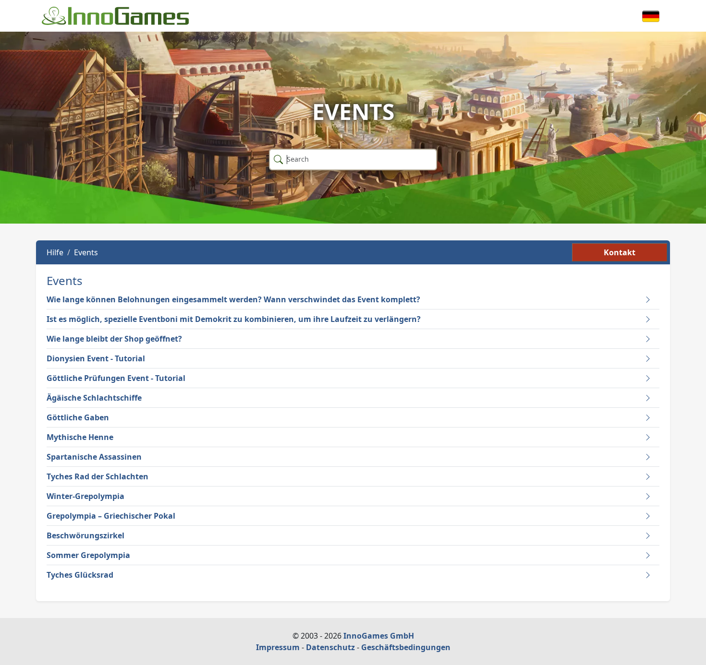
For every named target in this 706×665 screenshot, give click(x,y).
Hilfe (55, 252)
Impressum (278, 647)
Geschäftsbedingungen (405, 647)
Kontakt (619, 252)
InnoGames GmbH (378, 635)
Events (86, 252)
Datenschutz (330, 647)
